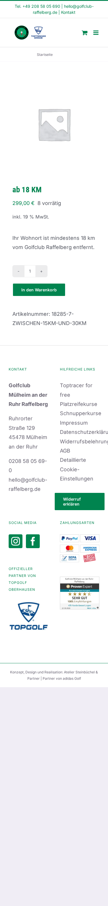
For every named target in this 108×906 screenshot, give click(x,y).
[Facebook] (33, 541)
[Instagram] (15, 541)
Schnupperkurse (80, 413)
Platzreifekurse (78, 404)
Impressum (74, 423)
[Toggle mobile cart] (85, 33)
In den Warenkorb (39, 289)
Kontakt (68, 12)
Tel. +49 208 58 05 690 (37, 6)
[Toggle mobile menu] (96, 33)
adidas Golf (72, 678)
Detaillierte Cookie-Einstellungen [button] (76, 469)
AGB (65, 451)
